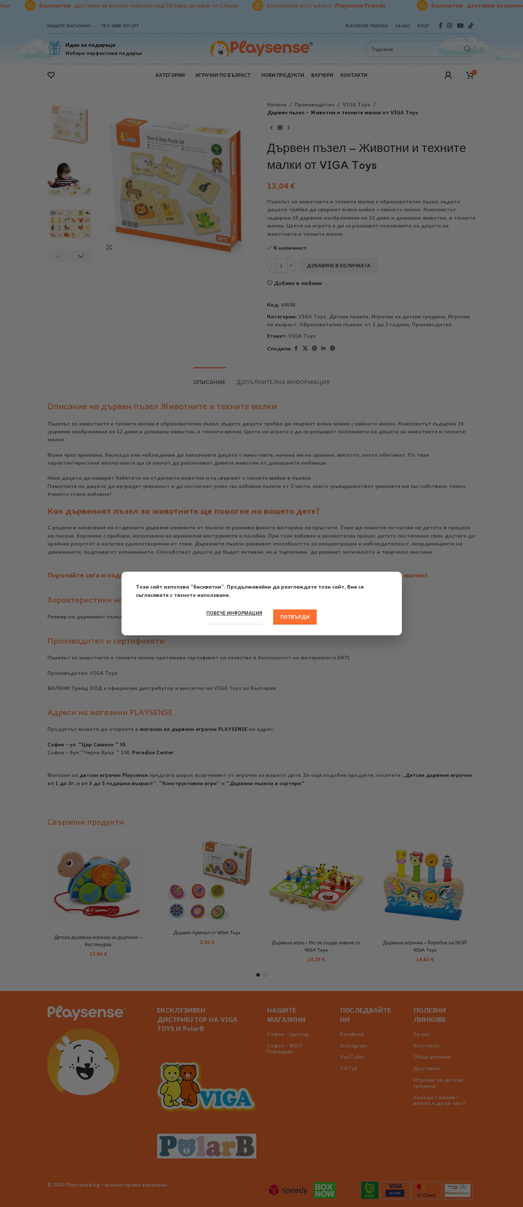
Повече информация (234, 613)
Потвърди (294, 617)
